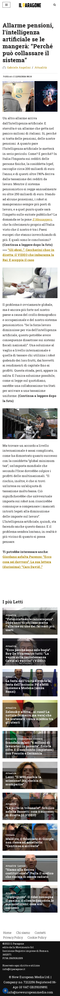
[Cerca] (54, 4)
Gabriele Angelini (19, 67)
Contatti (40, 933)
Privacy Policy (13, 937)
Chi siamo (23, 933)
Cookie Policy (37, 937)
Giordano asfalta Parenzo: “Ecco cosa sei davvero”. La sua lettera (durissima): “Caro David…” (27, 562)
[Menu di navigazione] (6, 5)
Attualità (40, 67)
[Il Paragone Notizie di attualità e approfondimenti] (30, 4)
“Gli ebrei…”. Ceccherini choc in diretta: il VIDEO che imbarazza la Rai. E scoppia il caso (28, 255)
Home (7, 933)
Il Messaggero (42, 219)
